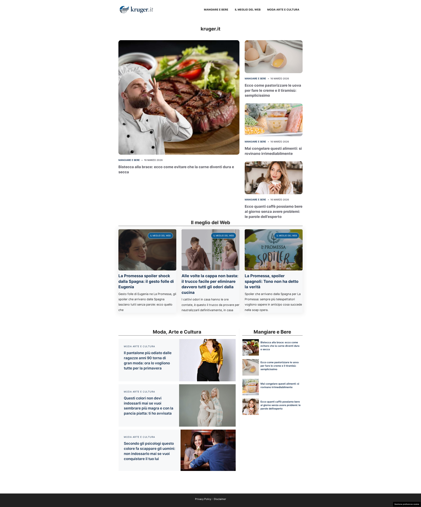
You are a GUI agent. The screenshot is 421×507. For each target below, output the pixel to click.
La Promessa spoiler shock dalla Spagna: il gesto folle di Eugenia (146, 281)
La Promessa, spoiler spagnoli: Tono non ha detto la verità (271, 281)
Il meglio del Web (248, 9)
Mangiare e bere (216, 9)
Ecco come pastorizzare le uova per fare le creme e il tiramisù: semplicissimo (273, 90)
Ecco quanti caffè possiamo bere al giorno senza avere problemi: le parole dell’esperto (273, 211)
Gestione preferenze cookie (406, 504)
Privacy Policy (203, 499)
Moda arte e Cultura (283, 9)
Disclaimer (220, 499)
